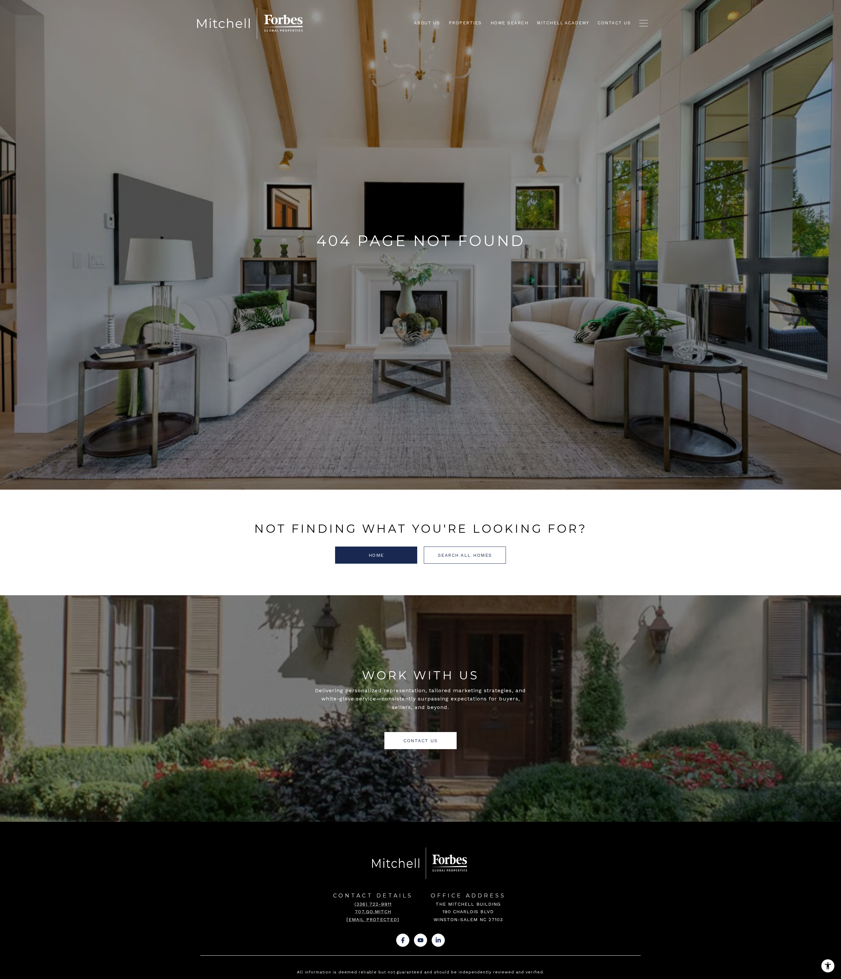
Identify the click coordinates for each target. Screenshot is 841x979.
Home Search (509, 22)
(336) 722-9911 (373, 904)
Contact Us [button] (420, 740)
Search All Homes (465, 555)
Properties (465, 22)
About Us (427, 22)
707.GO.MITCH (373, 911)
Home (376, 555)
